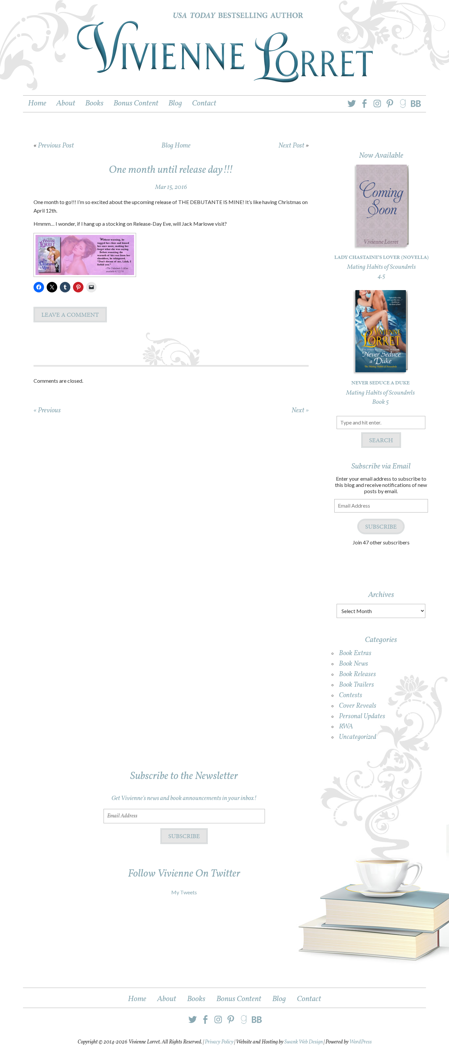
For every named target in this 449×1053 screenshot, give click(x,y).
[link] (386, 102)
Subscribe (381, 526)
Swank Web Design (303, 1042)
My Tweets (184, 892)
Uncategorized (357, 737)
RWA (346, 726)
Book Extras (355, 653)
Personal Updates (362, 716)
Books (196, 999)
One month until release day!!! (171, 170)
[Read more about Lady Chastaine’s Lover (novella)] (381, 242)
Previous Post (56, 145)
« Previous (47, 410)
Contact (309, 999)
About (166, 999)
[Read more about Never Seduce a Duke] (380, 368)
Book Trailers (356, 685)
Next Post (291, 145)
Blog (279, 999)
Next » (300, 410)
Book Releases (357, 674)
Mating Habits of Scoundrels (381, 267)
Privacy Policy (219, 1042)
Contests (350, 695)
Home (137, 999)
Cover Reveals (357, 706)
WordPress (360, 1042)
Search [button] (381, 440)
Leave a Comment (70, 314)
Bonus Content (238, 999)
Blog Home (176, 145)
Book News (353, 664)
